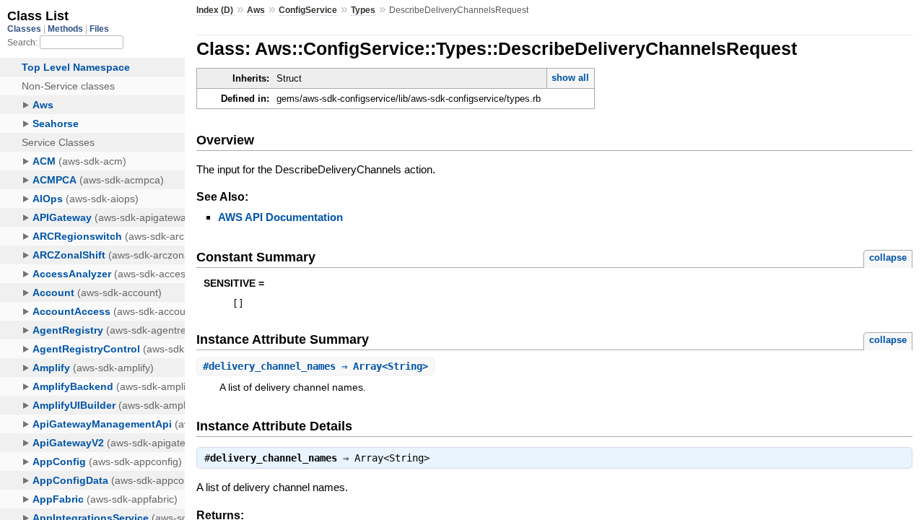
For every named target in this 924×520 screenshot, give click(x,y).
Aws (256, 10)
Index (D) (214, 10)
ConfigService (308, 10)
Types (363, 10)
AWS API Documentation (280, 217)
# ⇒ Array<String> (315, 366)
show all (570, 77)
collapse (888, 257)
